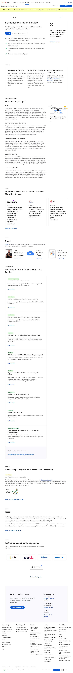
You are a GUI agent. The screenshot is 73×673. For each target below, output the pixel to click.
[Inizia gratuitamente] (17, 607)
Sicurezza (32, 641)
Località (3, 639)
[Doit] (29, 557)
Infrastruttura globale (6, 637)
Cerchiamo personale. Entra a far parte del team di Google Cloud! (65, 657)
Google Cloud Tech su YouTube (63, 647)
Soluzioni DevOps (34, 649)
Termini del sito (21, 667)
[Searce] (36, 567)
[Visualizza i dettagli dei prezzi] (13, 530)
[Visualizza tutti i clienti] (11, 228)
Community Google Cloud (64, 660)
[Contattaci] (55, 6)
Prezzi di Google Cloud (21, 627)
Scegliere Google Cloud (7, 627)
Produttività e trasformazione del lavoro (36, 644)
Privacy (15, 667)
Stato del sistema (48, 659)
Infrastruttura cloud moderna (6, 632)
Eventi (60, 634)
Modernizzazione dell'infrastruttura (34, 628)
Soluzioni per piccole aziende (34, 652)
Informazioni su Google (7, 667)
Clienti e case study (6, 642)
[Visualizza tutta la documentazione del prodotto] (21, 454)
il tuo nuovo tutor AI (46, 480)
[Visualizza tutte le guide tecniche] (14, 499)
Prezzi (32, 2)
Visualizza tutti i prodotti (21, 631)
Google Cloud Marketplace (50, 637)
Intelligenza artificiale (35, 638)
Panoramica (15, 2)
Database (32, 630)
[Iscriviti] (56, 670)
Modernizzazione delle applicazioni (35, 633)
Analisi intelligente (34, 636)
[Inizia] (8, 33)
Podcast (60, 636)
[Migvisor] (44, 557)
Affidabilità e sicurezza (7, 629)
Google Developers (48, 654)
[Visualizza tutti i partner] (36, 577)
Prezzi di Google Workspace (22, 629)
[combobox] (66, 670)
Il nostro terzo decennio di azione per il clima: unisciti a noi (18, 670)
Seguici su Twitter (63, 650)
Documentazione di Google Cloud (50, 631)
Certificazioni (47, 652)
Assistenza (48, 2)
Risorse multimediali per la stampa (65, 641)
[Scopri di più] (11, 289)
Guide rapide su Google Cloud (49, 635)
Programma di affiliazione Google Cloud (50, 628)
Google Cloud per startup (50, 657)
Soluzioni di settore (34, 646)
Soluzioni (22, 2)
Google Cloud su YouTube (64, 644)
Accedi (70, 2)
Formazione (47, 650)
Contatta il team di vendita (65, 627)
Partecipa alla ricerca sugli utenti (64, 653)
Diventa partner (62, 631)
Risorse (36, 2)
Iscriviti (7, 244)
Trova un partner (48, 607)
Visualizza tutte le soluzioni (36, 654)
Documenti (41, 2)
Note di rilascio (47, 661)
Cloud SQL (50, 79)
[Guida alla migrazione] (20, 33)
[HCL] (59, 557)
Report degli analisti (6, 644)
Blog (3, 649)
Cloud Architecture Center (50, 648)
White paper (4, 646)
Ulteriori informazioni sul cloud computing (49, 640)
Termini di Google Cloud (31, 667)
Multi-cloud (4, 635)
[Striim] (13, 557)
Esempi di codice (48, 645)
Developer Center (63, 638)
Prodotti (27, 2)
